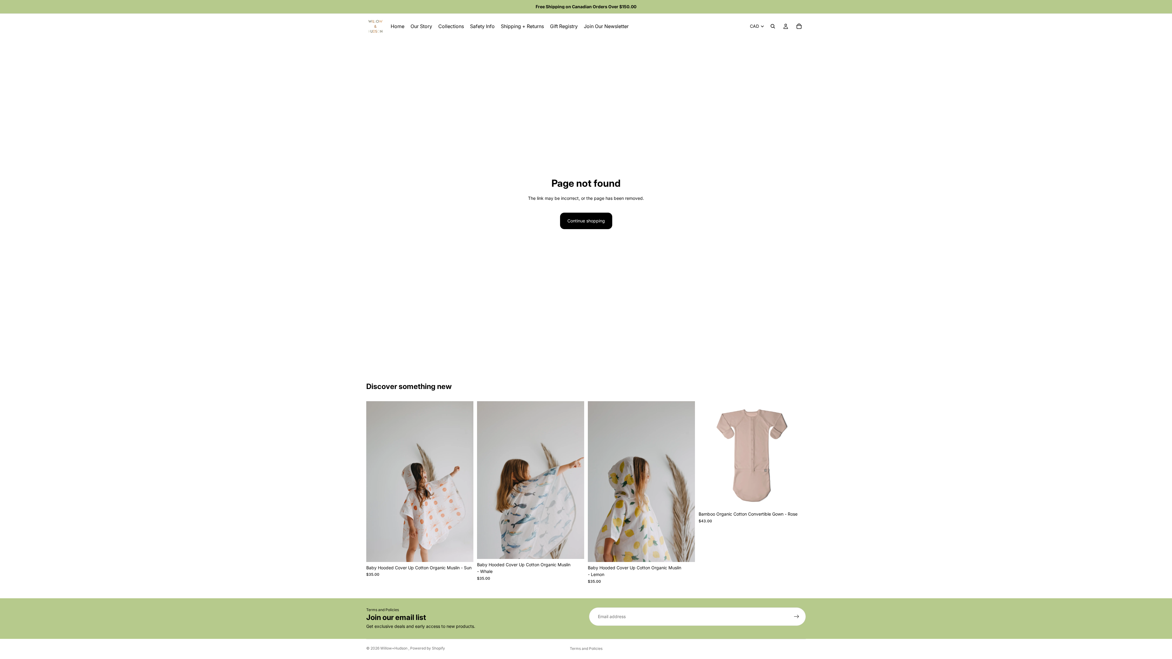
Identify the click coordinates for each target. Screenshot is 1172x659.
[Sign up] (796, 616)
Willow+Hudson (394, 648)
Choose (801, 498)
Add (690, 552)
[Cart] (799, 26)
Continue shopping (586, 220)
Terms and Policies (382, 609)
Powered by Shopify (427, 648)
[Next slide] (796, 455)
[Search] (773, 26)
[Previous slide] (708, 455)
